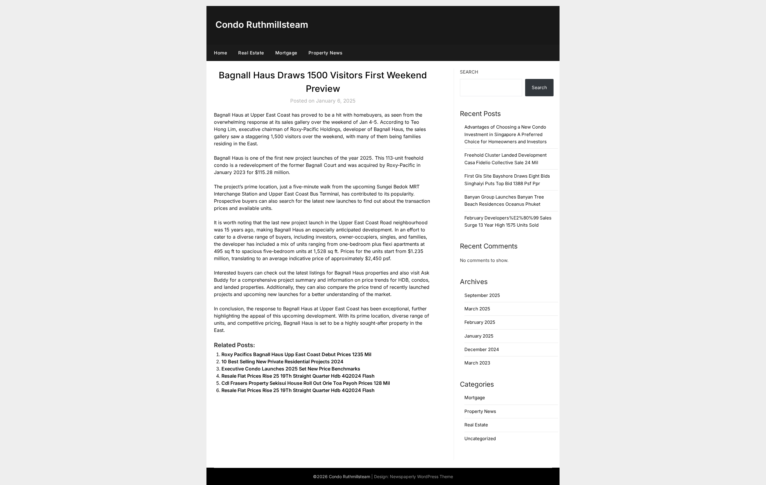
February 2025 (479, 322)
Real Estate (251, 53)
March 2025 (477, 309)
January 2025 (478, 336)
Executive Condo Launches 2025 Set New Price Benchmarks (290, 369)
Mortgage (286, 53)
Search (469, 72)
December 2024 (481, 349)
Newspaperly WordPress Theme (421, 476)
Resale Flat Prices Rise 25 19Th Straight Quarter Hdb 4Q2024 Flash (298, 376)
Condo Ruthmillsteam (261, 24)
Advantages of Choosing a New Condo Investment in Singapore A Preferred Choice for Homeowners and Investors (505, 134)
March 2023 (477, 363)
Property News (325, 53)
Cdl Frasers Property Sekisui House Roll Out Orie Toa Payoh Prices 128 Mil (305, 383)
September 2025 (482, 295)
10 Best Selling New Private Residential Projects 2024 (282, 361)
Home (220, 53)
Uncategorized (480, 438)
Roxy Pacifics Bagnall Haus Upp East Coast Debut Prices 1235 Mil (296, 354)
